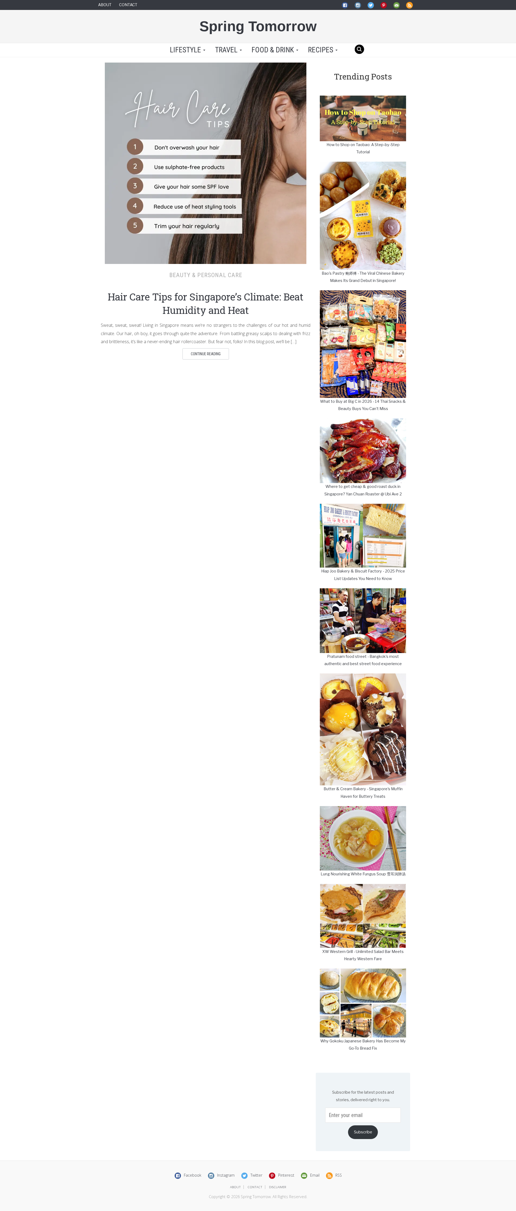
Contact (128, 4)
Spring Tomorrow (258, 26)
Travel (227, 50)
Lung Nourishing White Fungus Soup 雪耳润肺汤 (363, 874)
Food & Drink (274, 50)
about (235, 1187)
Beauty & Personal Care (205, 274)
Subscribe (363, 1132)
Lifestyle (185, 50)
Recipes (321, 50)
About (105, 4)
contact (255, 1187)
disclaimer (277, 1187)
